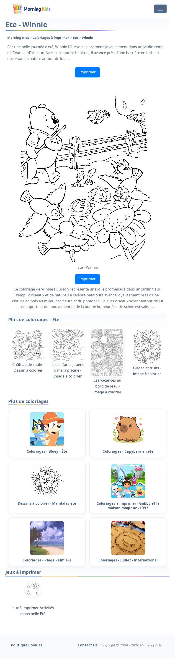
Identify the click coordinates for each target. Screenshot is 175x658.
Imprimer (87, 72)
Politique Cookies (26, 645)
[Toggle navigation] (160, 8)
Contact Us (88, 645)
